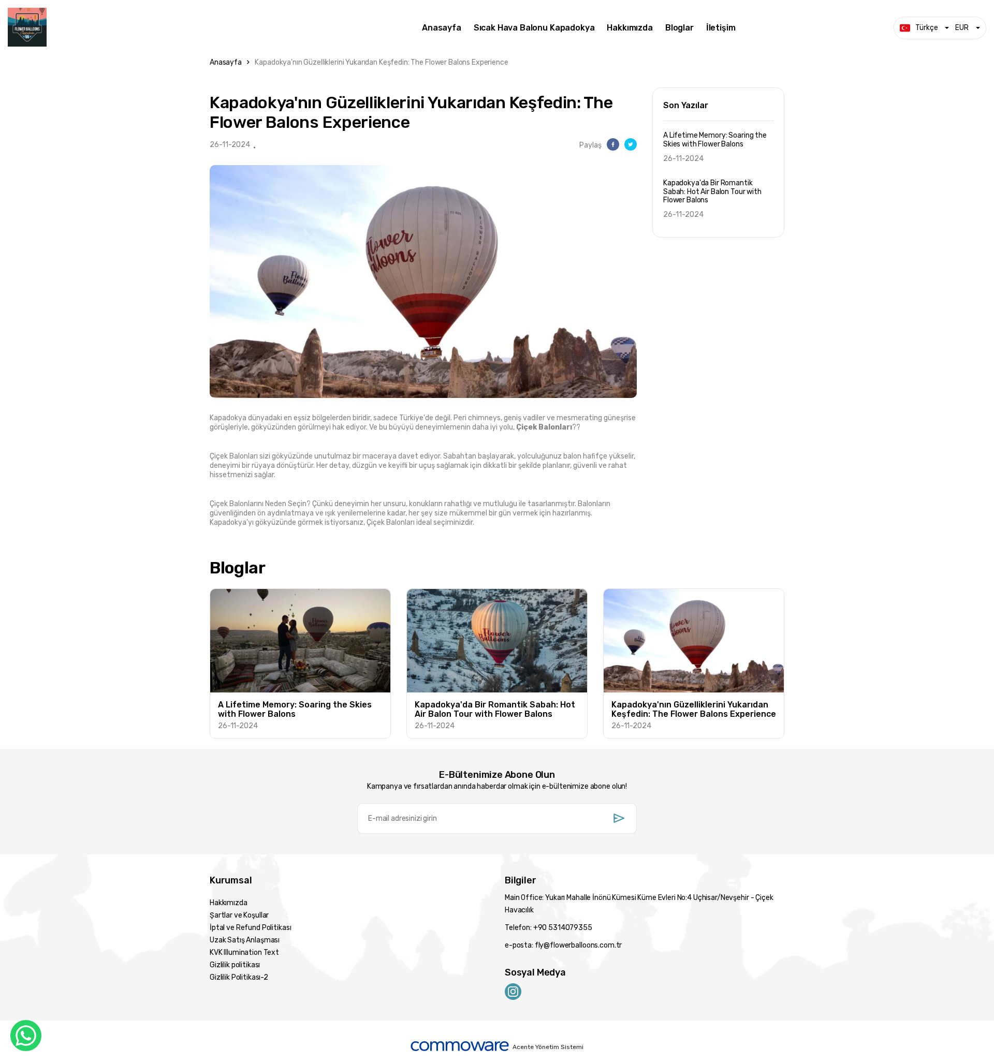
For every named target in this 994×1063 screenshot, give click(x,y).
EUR (962, 27)
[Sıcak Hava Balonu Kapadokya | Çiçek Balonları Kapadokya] (207, 28)
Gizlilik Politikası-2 (239, 977)
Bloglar (679, 28)
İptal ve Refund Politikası (250, 927)
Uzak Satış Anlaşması (245, 940)
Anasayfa (441, 28)
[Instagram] (513, 991)
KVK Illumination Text (244, 952)
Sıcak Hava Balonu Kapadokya (534, 28)
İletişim (721, 28)
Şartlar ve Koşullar (239, 915)
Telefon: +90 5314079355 (548, 927)
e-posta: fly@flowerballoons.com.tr (563, 945)
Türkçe (926, 27)
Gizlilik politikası (235, 965)
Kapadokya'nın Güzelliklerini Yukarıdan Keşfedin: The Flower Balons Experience (381, 62)
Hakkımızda (629, 28)
